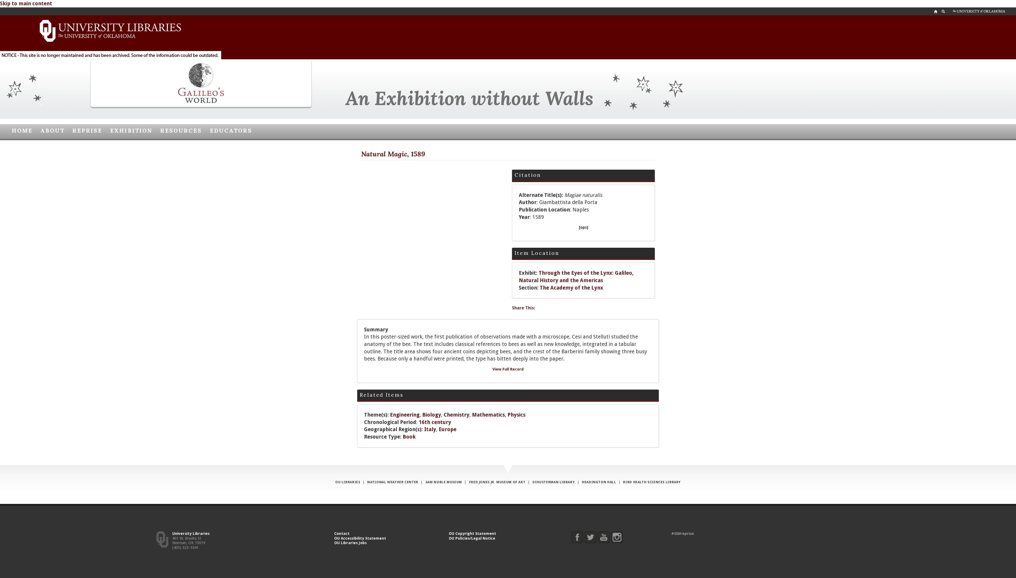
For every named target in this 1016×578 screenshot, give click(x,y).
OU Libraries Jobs (350, 542)
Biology (431, 415)
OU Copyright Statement (472, 533)
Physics (516, 415)
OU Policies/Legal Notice (472, 538)
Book (409, 437)
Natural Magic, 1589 (393, 154)
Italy (430, 429)
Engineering (405, 415)
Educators (231, 130)
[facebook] (577, 537)
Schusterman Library (553, 482)
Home (22, 130)
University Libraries (191, 533)
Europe (447, 429)
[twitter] (590, 537)
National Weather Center (392, 482)
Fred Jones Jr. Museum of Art (497, 482)
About (52, 130)
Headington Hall (599, 482)
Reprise (87, 130)
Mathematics (488, 415)
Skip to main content (26, 4)
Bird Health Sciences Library (652, 482)
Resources (181, 130)
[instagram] (617, 537)
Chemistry (456, 415)
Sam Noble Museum (443, 482)
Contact (342, 533)
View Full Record (508, 369)
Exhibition (131, 130)
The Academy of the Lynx (571, 288)
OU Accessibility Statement (360, 538)
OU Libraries (347, 482)
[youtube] (604, 537)
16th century (435, 422)
